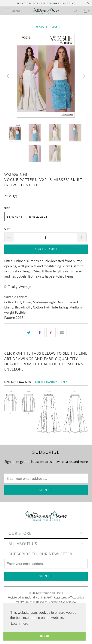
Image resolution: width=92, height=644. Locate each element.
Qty (7, 229)
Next (55, 27)
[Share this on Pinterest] (51, 332)
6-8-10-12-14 (14, 217)
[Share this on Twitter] (28, 332)
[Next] (83, 76)
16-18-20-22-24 (37, 217)
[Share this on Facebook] (39, 332)
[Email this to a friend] (62, 332)
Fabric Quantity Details (51, 382)
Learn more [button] (19, 623)
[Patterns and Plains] (46, 10)
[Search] (77, 11)
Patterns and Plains (50, 593)
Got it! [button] (44, 636)
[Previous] (8, 76)
